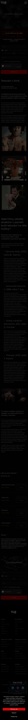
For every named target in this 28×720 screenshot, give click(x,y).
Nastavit (14, 713)
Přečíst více (14, 716)
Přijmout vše (14, 709)
